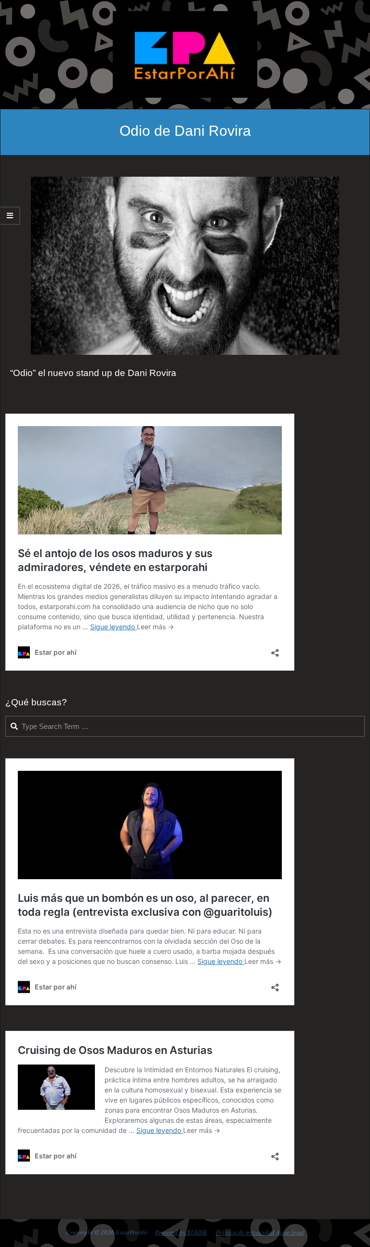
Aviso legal (290, 1232)
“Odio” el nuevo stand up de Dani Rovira (93, 373)
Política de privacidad (245, 1232)
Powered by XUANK (181, 1232)
